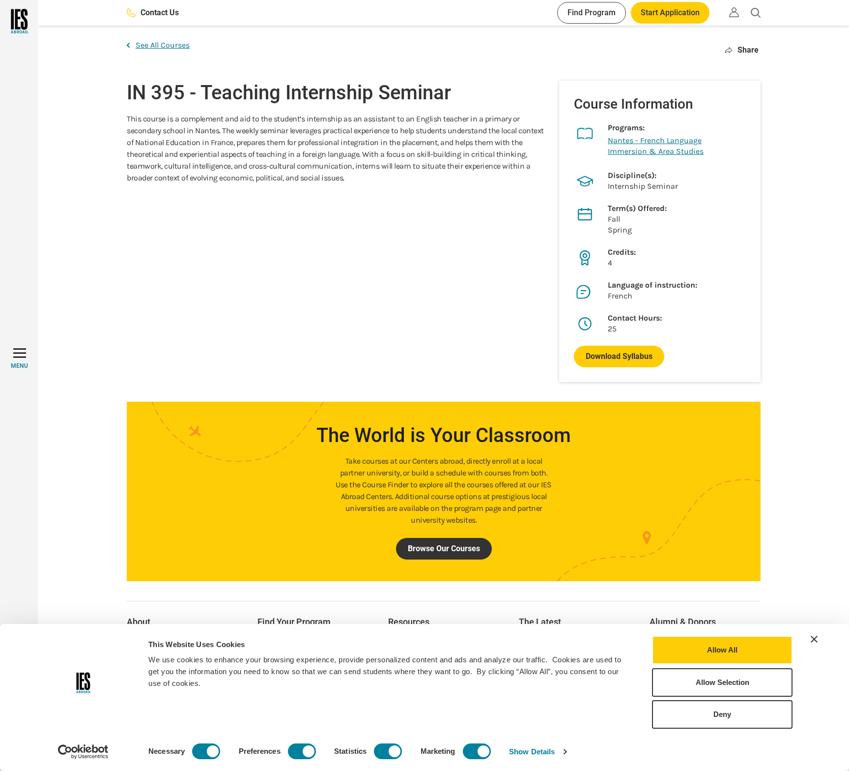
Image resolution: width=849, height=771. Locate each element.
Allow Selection (722, 682)
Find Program (591, 12)
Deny (722, 714)
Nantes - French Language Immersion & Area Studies (656, 146)
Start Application (670, 12)
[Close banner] (814, 639)
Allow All (722, 650)
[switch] (302, 751)
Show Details (532, 751)
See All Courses (163, 45)
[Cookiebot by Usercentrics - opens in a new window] (83, 751)
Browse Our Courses (444, 548)
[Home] (19, 21)
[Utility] (734, 12)
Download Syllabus (619, 356)
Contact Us (160, 12)
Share (748, 50)
